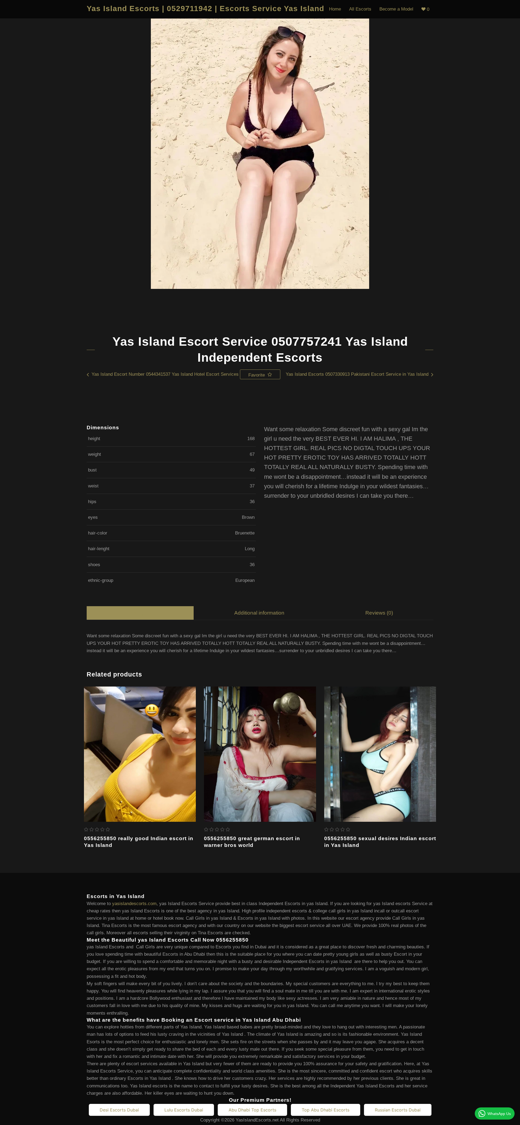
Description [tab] (140, 613)
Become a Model (396, 9)
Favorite (257, 375)
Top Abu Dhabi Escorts (325, 1110)
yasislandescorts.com (134, 903)
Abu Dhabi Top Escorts (252, 1110)
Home (335, 9)
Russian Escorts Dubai (398, 1110)
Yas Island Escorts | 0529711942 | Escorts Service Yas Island (205, 8)
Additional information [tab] (259, 613)
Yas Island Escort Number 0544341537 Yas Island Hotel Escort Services (165, 374)
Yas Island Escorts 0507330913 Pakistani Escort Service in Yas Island (357, 374)
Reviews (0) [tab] (379, 613)
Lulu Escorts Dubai (183, 1110)
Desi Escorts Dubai (119, 1110)
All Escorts (360, 9)
